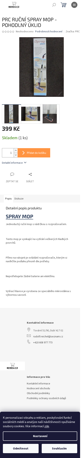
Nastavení (40, 436)
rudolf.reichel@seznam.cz (48, 337)
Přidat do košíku (36, 152)
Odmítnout (20, 448)
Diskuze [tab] (19, 199)
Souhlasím (59, 448)
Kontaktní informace (38, 384)
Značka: (73, 32)
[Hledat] (54, 5)
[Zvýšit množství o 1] (16, 150)
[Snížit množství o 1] (16, 155)
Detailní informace (12, 163)
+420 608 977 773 (43, 343)
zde (46, 426)
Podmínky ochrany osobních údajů (46, 398)
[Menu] (74, 5)
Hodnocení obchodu (38, 388)
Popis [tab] (8, 199)
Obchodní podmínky (38, 393)
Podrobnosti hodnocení (48, 32)
